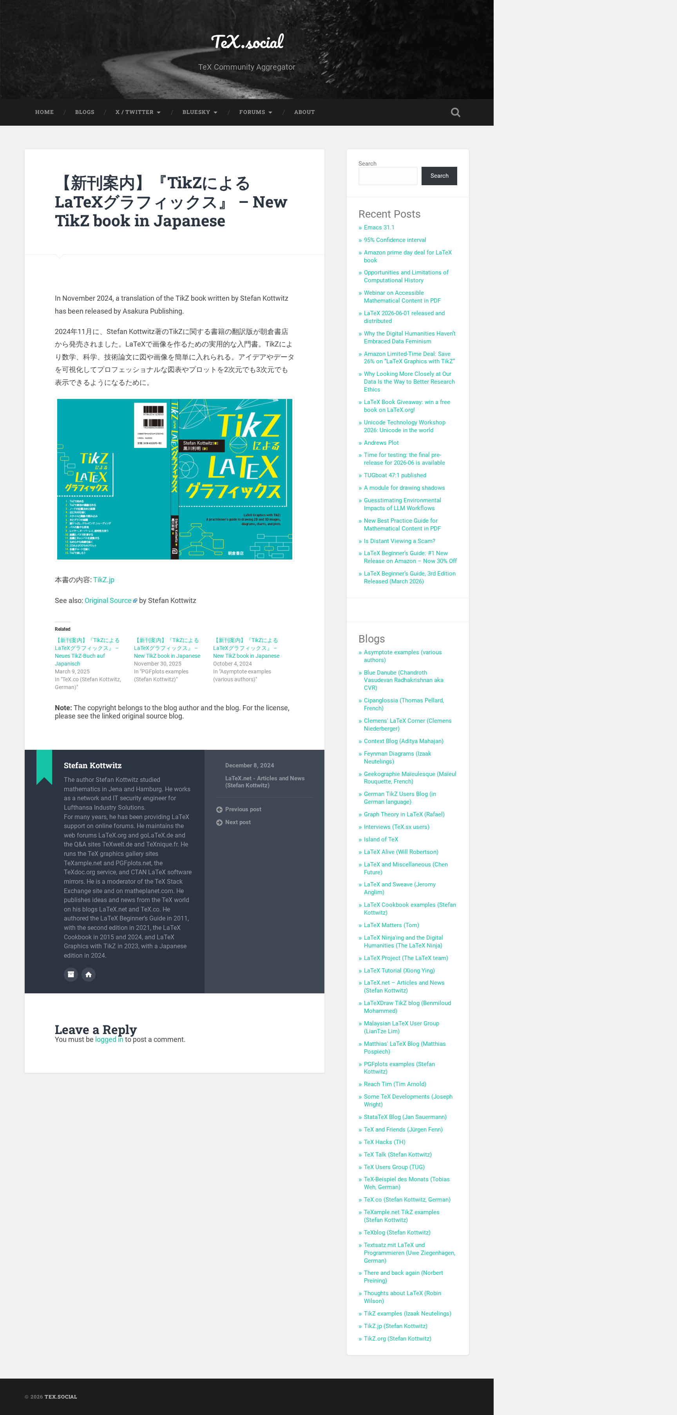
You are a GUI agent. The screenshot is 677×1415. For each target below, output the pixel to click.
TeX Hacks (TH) (384, 1142)
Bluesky (196, 112)
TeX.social (247, 41)
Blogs (84, 112)
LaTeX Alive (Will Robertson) (401, 851)
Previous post (243, 809)
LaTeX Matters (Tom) (391, 925)
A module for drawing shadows (404, 487)
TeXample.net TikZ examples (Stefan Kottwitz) (402, 1216)
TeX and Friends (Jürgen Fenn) (403, 1129)
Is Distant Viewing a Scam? (399, 541)
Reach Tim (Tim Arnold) (395, 1084)
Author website (88, 974)
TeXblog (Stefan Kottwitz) (397, 1232)
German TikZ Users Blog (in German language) (400, 798)
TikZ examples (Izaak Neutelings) (407, 1313)
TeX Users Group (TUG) (394, 1167)
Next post (238, 822)
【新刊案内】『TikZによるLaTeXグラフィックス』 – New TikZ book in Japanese (171, 201)
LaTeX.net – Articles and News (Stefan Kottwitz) (404, 986)
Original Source (108, 600)
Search (367, 163)
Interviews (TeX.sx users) (396, 826)
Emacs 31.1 (379, 227)
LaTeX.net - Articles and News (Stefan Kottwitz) (265, 782)
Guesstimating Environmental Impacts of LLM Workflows (402, 504)
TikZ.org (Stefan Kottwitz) (397, 1338)
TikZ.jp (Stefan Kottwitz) (395, 1326)
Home (44, 112)
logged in (109, 1039)
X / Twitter (135, 112)
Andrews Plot (381, 442)
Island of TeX (381, 839)
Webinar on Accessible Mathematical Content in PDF (402, 296)
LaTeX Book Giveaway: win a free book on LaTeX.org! (407, 406)
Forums (252, 112)
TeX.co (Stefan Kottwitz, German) (407, 1199)
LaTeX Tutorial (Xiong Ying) (399, 970)
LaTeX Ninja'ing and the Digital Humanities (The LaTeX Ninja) (403, 941)
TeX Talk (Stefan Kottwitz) (398, 1154)
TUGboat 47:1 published (395, 475)
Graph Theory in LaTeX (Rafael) (404, 814)
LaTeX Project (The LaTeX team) (406, 958)
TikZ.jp (103, 580)
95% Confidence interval (395, 240)
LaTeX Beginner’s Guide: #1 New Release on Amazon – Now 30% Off (410, 557)
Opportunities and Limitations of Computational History (406, 276)
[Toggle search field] (455, 112)
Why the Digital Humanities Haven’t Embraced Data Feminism (410, 337)
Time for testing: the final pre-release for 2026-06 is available (404, 458)
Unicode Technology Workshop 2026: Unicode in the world (404, 426)
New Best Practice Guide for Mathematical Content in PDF (402, 524)
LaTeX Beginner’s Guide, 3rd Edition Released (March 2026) (410, 577)
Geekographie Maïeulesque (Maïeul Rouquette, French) (410, 778)
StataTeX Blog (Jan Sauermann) (405, 1117)
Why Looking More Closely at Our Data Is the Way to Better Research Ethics (409, 381)
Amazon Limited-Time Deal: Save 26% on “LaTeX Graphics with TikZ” (409, 357)
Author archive (71, 974)
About (304, 112)
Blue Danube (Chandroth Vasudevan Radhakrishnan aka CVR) (403, 680)
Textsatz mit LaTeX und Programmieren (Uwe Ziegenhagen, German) (409, 1253)
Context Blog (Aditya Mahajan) (403, 741)
